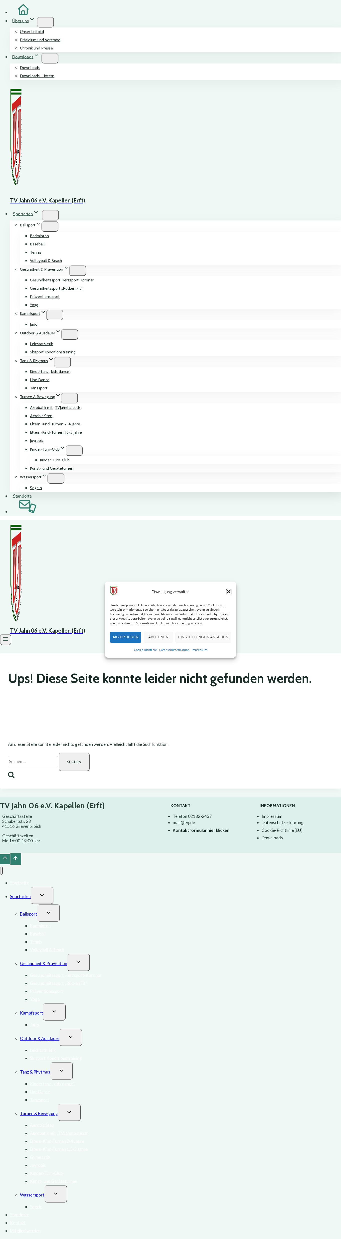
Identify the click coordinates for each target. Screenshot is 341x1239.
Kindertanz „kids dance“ (50, 371)
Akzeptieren (126, 637)
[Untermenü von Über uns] (45, 22)
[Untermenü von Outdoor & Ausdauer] (69, 334)
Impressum (199, 650)
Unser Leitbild (32, 31)
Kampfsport (31, 1013)
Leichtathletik (41, 343)
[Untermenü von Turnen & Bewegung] (69, 398)
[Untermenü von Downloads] (49, 58)
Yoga (34, 304)
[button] (228, 591)
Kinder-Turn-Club (55, 460)
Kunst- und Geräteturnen (51, 468)
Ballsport (28, 914)
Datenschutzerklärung (174, 650)
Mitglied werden (25, 1230)
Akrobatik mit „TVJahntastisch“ (55, 407)
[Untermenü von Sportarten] (50, 215)
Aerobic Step (41, 415)
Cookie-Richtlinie (145, 650)
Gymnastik (40, 1157)
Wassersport (32, 1195)
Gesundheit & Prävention (43, 963)
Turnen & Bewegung (39, 1113)
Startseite (19, 882)
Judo (33, 324)
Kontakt (18, 1222)
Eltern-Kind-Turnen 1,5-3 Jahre (56, 432)
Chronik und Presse (36, 48)
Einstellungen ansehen (203, 637)
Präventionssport (45, 296)
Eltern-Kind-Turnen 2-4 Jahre (55, 424)
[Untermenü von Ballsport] (49, 226)
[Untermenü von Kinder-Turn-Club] (74, 450)
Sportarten (20, 896)
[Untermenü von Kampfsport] (54, 315)
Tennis (35, 252)
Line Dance (39, 379)
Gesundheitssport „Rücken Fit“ (56, 288)
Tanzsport (38, 388)
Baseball (37, 244)
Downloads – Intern (37, 75)
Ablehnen (158, 637)
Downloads (30, 67)
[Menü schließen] (1, 871)
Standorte (22, 495)
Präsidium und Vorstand (40, 39)
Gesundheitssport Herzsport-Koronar (62, 280)
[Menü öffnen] (5, 639)
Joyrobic (36, 440)
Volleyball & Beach (46, 260)
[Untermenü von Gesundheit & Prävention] (77, 270)
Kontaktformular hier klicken (201, 830)
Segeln (36, 487)
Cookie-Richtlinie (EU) (282, 830)
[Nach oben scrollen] (5, 859)
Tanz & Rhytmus (35, 1072)
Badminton (39, 235)
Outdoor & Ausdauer (39, 1038)
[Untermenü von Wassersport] (55, 478)
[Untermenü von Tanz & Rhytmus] (62, 362)
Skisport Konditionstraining (52, 352)
